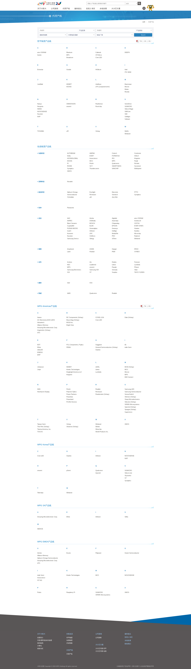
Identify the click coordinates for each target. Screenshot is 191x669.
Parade (114, 267)
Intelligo (114, 231)
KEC (68, 264)
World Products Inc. (102, 432)
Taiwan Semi (41, 424)
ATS (38, 332)
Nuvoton (40, 114)
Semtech (115, 194)
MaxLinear (128, 84)
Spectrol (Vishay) (130, 407)
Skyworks (128, 475)
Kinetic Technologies (73, 369)
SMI (126, 114)
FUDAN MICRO (72, 228)
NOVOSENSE (42, 111)
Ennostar (40, 69)
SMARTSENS (116, 166)
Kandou (136, 231)
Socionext (137, 166)
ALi (91, 262)
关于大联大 (41, 9)
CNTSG (137, 223)
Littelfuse (98, 84)
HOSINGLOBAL (72, 158)
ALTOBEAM (71, 153)
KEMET (69, 84)
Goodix (68, 69)
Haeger (114, 249)
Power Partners (71, 394)
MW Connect (129, 377)
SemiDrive (128, 104)
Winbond (127, 134)
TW (141, 41)
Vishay (98, 131)
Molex (127, 89)
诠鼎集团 (69, 640)
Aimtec (39, 553)
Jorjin (39, 369)
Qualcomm (115, 163)
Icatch (69, 231)
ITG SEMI (128, 72)
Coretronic (137, 153)
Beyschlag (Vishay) (72, 320)
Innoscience (93, 158)
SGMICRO (128, 106)
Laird (68, 251)
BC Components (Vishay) (74, 317)
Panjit (136, 161)
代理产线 (66, 9)
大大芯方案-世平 (101, 648)
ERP (38, 355)
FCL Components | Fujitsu (74, 345)
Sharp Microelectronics (132, 399)
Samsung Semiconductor (133, 392)
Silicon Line (128, 473)
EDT (38, 345)
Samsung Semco (72, 238)
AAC (68, 218)
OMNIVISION (71, 104)
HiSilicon (98, 69)
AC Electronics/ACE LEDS (46, 320)
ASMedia (93, 221)
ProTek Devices (71, 402)
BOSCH (92, 223)
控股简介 (40, 637)
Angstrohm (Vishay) (43, 330)
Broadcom (69, 57)
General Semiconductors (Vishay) (107, 347)
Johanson (40, 367)
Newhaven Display (43, 392)
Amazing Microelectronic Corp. (47, 327)
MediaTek (115, 233)
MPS (113, 161)
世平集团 (69, 637)
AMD (69, 293)
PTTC (136, 192)
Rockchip (99, 106)
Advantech (40, 322)
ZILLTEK (115, 197)
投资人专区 (90, 9)
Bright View (70, 325)
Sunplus (114, 272)
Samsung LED (129, 389)
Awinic (39, 55)
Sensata (114, 270)
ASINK (92, 249)
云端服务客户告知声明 (124, 666)
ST (90, 272)
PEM (113, 251)
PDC (113, 236)
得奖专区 (40, 648)
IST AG (39, 580)
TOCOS (40, 432)
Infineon (92, 231)
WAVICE (40, 529)
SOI (68, 272)
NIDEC (39, 109)
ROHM (69, 166)
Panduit (92, 251)
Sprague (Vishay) (130, 409)
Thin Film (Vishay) (43, 426)
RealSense (99, 104)
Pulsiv (39, 592)
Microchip (137, 233)
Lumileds (137, 264)
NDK (38, 389)
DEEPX (127, 52)
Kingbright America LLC (74, 372)
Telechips (40, 493)
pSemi (68, 470)
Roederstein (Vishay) (102, 394)
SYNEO (137, 251)
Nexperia (40, 106)
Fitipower (98, 553)
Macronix (115, 192)
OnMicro (92, 236)
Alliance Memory (42, 325)
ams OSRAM (41, 52)
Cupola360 (70, 226)
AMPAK (92, 153)
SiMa (126, 517)
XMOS (69, 171)
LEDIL (98, 367)
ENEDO (40, 352)
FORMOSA (116, 156)
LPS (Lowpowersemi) (103, 86)
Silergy (92, 238)
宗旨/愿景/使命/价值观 (44, 640)
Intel (126, 69)
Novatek (70, 181)
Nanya (39, 104)
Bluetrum (69, 52)
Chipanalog (115, 223)
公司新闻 (54, 9)
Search (143, 35)
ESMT (92, 156)
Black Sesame (72, 223)
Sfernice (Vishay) (130, 397)
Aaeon (39, 317)
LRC (91, 233)
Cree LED (99, 57)
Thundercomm (94, 168)
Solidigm (127, 116)
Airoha (92, 218)
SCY (91, 166)
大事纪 (39, 646)
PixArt (92, 163)
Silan (135, 270)
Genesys (115, 228)
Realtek (114, 293)
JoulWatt (40, 84)
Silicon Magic (129, 109)
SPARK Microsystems (132, 404)
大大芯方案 (115, 9)
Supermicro (128, 412)
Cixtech (114, 153)
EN (149, 41)
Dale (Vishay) (129, 317)
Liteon (114, 264)
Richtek (136, 163)
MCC (91, 161)
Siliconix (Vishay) (130, 402)
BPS (67, 55)
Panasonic (70, 207)
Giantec (136, 228)
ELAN (91, 226)
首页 (143, 22)
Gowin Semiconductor (132, 553)
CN (145, 41)
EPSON (114, 226)
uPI (67, 131)
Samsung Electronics (74, 270)
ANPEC (69, 221)
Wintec (98, 426)
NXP (38, 116)
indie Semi (128, 347)
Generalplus (93, 228)
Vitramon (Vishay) (72, 426)
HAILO (136, 156)
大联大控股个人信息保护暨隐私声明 (142, 666)
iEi (125, 345)
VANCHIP (115, 168)
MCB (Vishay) (129, 367)
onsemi (68, 106)
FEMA (68, 347)
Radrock (137, 236)
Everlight (92, 192)
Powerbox (69, 397)
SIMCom (128, 111)
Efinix (39, 347)
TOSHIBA (40, 131)
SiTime (114, 238)
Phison (136, 267)
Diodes (114, 262)
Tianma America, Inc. (44, 429)
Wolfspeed (137, 168)
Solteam (127, 119)
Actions (69, 262)
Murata (127, 92)
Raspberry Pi (70, 592)
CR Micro (99, 55)
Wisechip (98, 429)
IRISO (136, 249)
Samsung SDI (94, 270)
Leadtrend (93, 264)
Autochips (115, 221)
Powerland (69, 399)
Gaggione (99, 345)
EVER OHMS (138, 226)
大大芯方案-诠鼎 (101, 651)
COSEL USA (100, 317)
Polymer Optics (71, 392)
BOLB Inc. (69, 322)
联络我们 (128, 644)
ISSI (91, 283)
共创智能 (69, 643)
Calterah (98, 52)
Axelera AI (137, 221)
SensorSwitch (129, 394)
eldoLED (40, 350)
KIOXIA (68, 86)
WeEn (127, 131)
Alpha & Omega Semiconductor (47, 558)
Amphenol (70, 249)
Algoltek (114, 218)
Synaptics (70, 168)
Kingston (137, 158)
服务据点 (78, 9)
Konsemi (70, 233)
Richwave (93, 194)
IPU (113, 158)
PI (68, 163)
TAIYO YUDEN (139, 272)
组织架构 (40, 643)
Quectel (98, 473)
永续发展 (103, 9)
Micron (127, 86)
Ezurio (68, 553)
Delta (69, 156)
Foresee (137, 262)
